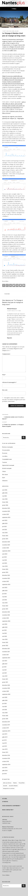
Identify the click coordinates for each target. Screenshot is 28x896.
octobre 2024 (5, 548)
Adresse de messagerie (9, 382)
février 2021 (5, 679)
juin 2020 (4, 703)
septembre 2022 (6, 621)
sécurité (5, 785)
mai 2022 (4, 633)
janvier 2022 (5, 645)
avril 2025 (4, 529)
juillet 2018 (4, 770)
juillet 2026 (4, 493)
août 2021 (4, 660)
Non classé (5, 474)
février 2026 (5, 502)
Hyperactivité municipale (8, 465)
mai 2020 (4, 706)
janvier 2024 (5, 572)
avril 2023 (4, 599)
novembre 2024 (6, 545)
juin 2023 (4, 593)
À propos (5, 801)
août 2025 (4, 520)
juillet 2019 (4, 737)
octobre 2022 (5, 618)
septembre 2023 (6, 584)
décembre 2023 (6, 575)
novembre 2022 (6, 615)
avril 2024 (4, 563)
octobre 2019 (5, 728)
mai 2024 (4, 560)
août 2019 (4, 734)
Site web (4, 390)
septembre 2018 (6, 764)
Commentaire (6, 354)
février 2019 (5, 752)
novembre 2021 (6, 651)
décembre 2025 (6, 508)
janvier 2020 (5, 718)
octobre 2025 (5, 514)
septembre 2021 (6, 657)
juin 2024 (4, 557)
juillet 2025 (4, 523)
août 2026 (4, 490)
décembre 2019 (6, 721)
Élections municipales (7, 447)
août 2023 (4, 587)
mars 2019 (4, 749)
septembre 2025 (6, 517)
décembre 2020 (6, 685)
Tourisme (7, 293)
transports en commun (8, 788)
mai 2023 (4, 596)
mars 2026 (4, 499)
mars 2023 (4, 602)
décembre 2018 (6, 755)
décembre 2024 (6, 541)
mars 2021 (4, 676)
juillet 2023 (4, 590)
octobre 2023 (5, 581)
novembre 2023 (6, 578)
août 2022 (4, 624)
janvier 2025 (5, 538)
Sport (3, 477)
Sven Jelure (15, 31)
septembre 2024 (6, 551)
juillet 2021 (4, 663)
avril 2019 (4, 746)
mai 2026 (4, 496)
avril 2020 (4, 709)
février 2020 (5, 715)
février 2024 (5, 569)
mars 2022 (4, 639)
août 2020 (4, 697)
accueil (4, 798)
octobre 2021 (5, 654)
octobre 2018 (5, 761)
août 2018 (4, 767)
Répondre (9, 338)
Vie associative (6, 450)
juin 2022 (4, 630)
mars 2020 (4, 712)
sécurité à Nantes (13, 785)
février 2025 (5, 535)
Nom (4, 374)
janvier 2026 (5, 505)
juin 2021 (4, 667)
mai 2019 (4, 743)
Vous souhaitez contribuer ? (11, 805)
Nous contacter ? (8, 809)
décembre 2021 (6, 648)
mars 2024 (4, 566)
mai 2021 (4, 670)
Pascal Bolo (22, 783)
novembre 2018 (6, 758)
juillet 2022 (4, 627)
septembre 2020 (6, 694)
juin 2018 (4, 773)
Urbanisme (4, 480)
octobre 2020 (5, 691)
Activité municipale (6, 468)
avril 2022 (4, 636)
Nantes (15, 783)
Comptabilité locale (7, 459)
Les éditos (4, 456)
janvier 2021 (5, 682)
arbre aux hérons (7, 783)
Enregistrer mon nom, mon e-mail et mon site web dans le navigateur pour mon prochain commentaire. (13, 399)
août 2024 (4, 554)
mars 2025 (4, 532)
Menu (14, 8)
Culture (4, 471)
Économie (4, 453)
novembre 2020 (6, 688)
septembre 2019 (6, 731)
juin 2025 (4, 526)
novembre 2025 (6, 511)
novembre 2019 (6, 725)
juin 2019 (4, 740)
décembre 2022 (6, 612)
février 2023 (5, 606)
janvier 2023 (5, 609)
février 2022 (5, 642)
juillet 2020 (4, 700)
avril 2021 (4, 673)
